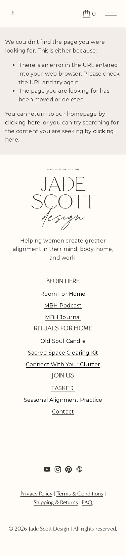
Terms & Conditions (79, 493)
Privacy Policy (36, 493)
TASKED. (63, 388)
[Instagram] (57, 469)
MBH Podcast (63, 305)
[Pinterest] (68, 469)
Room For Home (62, 294)
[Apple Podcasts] (79, 469)
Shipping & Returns (56, 502)
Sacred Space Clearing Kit (63, 353)
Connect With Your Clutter (63, 364)
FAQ (87, 502)
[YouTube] (47, 469)
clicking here (22, 122)
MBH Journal (63, 317)
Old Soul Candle (63, 341)
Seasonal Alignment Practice (63, 400)
